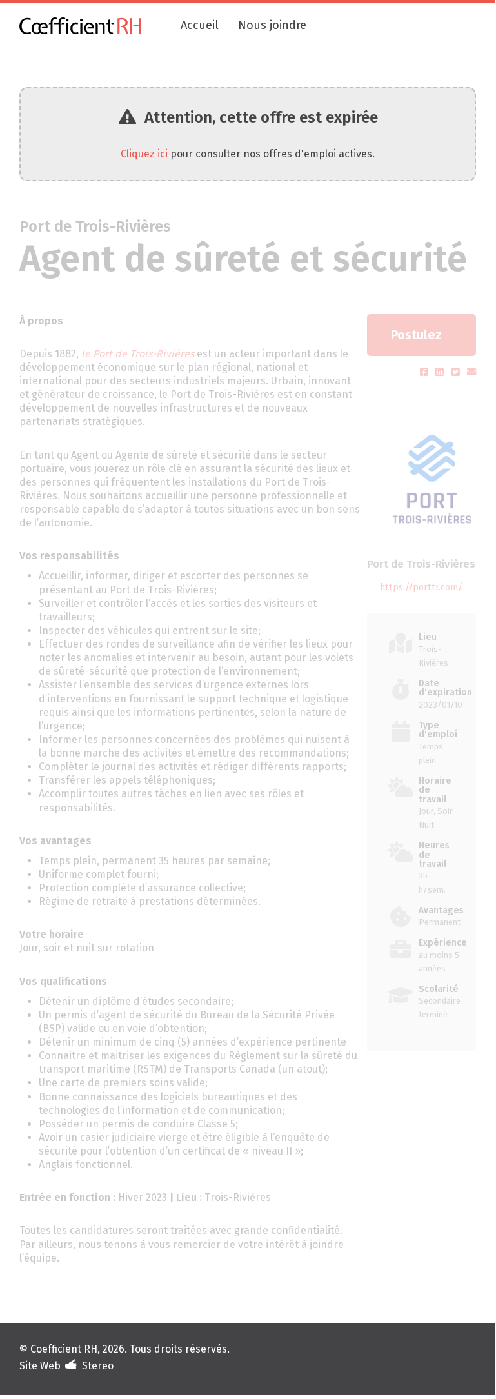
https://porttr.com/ (421, 587)
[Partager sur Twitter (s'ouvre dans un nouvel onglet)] (456, 372)
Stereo (98, 1366)
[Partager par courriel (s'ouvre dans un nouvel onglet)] (471, 372)
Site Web (40, 1366)
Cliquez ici (144, 154)
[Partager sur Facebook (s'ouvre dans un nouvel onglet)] (425, 372)
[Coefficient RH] (90, 25)
